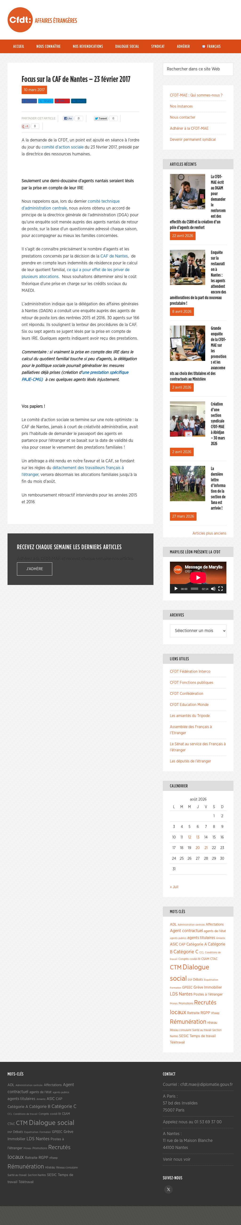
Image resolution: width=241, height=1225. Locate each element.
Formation (175, 988)
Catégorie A (196, 944)
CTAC (213, 959)
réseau (212, 1022)
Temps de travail (203, 1036)
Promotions (186, 1003)
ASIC (174, 944)
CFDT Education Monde (189, 705)
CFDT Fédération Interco (190, 671)
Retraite (193, 1013)
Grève (198, 987)
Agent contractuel (186, 931)
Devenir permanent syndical (193, 139)
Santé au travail (201, 1030)
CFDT (20, 19)
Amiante (220, 938)
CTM (176, 967)
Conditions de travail (25, 1114)
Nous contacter (182, 117)
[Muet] (213, 588)
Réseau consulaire (180, 1030)
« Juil (174, 887)
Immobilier (213, 987)
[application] (198, 577)
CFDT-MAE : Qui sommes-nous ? (196, 95)
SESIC (184, 1036)
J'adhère (34, 569)
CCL (201, 952)
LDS (174, 994)
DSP (190, 980)
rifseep (215, 1013)
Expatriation (211, 980)
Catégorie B (39, 1107)
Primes (174, 1003)
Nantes (186, 994)
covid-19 (195, 959)
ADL (173, 924)
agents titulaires (201, 938)
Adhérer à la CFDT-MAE (189, 128)
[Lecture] (176, 588)
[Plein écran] (220, 588)
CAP (182, 944)
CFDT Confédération (186, 694)
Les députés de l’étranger (190, 761)
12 (189, 837)
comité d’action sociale (63, 147)
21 (206, 848)
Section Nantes (37, 1175)
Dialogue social (51, 1123)
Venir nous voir (176, 1159)
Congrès (183, 959)
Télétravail (177, 1042)
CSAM (205, 959)
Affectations (215, 924)
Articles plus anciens (209, 533)
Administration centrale (191, 924)
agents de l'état (215, 931)
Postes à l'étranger (208, 994)
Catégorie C (185, 951)
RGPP (205, 1013)
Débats (198, 979)
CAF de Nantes (114, 256)
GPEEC (187, 987)
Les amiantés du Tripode (190, 716)
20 (198, 848)
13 (197, 837)
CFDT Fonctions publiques (191, 683)
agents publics (178, 938)
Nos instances (181, 106)
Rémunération (188, 1022)
